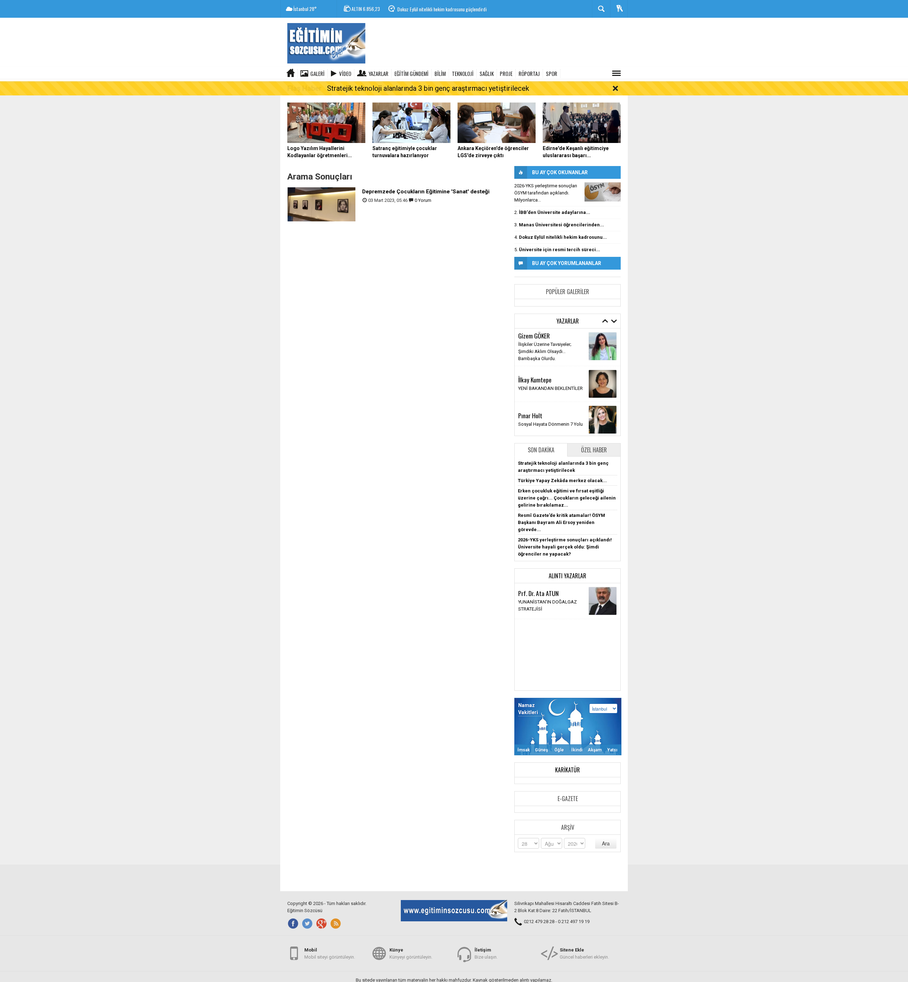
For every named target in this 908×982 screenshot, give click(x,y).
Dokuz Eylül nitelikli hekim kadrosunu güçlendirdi (442, 9)
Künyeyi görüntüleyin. (410, 953)
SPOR (551, 73)
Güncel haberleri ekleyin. (584, 953)
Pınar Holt (530, 415)
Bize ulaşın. (486, 953)
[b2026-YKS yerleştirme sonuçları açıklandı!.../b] (603, 192)
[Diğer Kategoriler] (616, 73)
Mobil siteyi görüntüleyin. (329, 953)
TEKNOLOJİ (463, 73)
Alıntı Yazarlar (567, 576)
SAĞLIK (487, 73)
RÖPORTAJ (529, 73)
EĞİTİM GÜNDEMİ (411, 73)
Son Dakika (541, 450)
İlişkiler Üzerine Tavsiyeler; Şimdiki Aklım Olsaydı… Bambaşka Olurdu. (544, 351)
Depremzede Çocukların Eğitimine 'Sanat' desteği (425, 191)
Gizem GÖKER (534, 335)
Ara (606, 843)
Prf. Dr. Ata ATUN (538, 593)
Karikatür (567, 770)
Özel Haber (594, 450)
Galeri (317, 73)
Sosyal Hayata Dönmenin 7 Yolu (550, 424)
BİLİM (440, 73)
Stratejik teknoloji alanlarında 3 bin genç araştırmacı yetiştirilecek (428, 88)
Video (345, 73)
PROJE (506, 73)
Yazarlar (378, 73)
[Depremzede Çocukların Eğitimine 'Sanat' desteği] (321, 204)
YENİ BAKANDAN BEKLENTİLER (550, 388)
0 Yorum (423, 200)
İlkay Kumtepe (535, 379)
